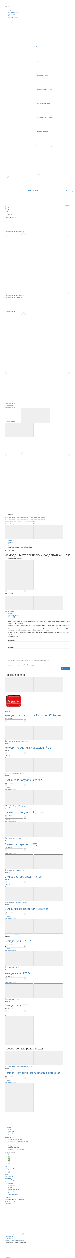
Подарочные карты (14, 1146)
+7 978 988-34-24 (10, 407)
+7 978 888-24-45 (10, 405)
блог (6, 1166)
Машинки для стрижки (14, 1193)
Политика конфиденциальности (14, 1240)
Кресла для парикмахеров (16, 1191)
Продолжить (65, 669)
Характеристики (13, 615)
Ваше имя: (11, 640)
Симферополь (9, 1176)
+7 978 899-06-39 (10, 311)
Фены (10, 1187)
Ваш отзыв (11, 647)
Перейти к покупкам (11, 3)
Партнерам (11, 14)
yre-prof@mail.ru (9, 1238)
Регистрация (12, 177)
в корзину (7, 595)
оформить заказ (9, 611)
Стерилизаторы (13, 1194)
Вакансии (11, 16)
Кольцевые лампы (13, 1189)
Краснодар (8, 1178)
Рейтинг (10, 665)
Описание (11, 613)
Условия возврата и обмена (16, 1149)
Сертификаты (12, 1133)
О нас (10, 10)
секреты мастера (10, 1168)
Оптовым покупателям (15, 1139)
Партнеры (11, 1131)
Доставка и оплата (13, 12)
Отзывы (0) (11, 617)
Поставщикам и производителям (18, 1141)
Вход (6, 177)
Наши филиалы (13, 18)
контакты (7, 1197)
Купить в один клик (10, 725)
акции (6, 1174)
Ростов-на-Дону (9, 1180)
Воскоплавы (11, 1185)
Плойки (10, 1183)
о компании (8, 1127)
